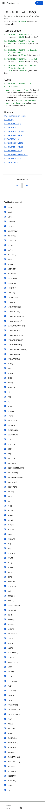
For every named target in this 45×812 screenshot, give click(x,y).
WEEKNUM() (12, 776)
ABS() (10, 207)
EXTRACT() (9, 120)
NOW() (10, 577)
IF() (9, 392)
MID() (9, 544)
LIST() (10, 496)
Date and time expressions (15, 116)
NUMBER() (11, 582)
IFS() (9, 397)
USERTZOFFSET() (14, 762)
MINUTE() (11, 558)
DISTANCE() (12, 269)
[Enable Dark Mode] (20, 807)
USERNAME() (12, 748)
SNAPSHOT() (12, 634)
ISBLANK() (11, 425)
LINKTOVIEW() (12, 487)
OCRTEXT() (12, 586)
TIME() (10, 686)
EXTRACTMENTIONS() (13, 147)
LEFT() (10, 449)
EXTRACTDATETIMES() (14, 131)
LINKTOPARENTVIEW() (15, 478)
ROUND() (11, 620)
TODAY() (11, 695)
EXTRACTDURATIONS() (16, 326)
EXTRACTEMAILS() (12, 139)
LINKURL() (11, 492)
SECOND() (11, 624)
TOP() (10, 700)
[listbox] (11, 808)
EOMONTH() (12, 288)
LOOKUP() (11, 525)
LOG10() (11, 515)
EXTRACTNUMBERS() (13, 151)
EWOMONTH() (13, 297)
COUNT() (11, 245)
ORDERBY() (12, 596)
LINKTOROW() (12, 482)
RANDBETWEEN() (14, 605)
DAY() (10, 260)
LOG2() (10, 511)
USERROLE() (12, 752)
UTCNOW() (11, 767)
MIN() (9, 549)
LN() (9, 501)
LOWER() (11, 530)
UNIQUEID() (12, 729)
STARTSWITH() (13, 653)
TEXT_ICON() (12, 681)
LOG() (10, 506)
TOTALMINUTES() (14, 710)
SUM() (10, 667)
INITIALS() (11, 411)
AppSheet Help (13, 3)
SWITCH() (11, 672)
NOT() (10, 572)
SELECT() (11, 629)
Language (9, 805)
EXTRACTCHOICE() (12, 124)
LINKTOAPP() (12, 463)
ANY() (10, 217)
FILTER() (10, 364)
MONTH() (11, 568)
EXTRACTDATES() (12, 128)
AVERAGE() (11, 222)
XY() (9, 790)
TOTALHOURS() (13, 705)
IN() (9, 402)
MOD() (10, 563)
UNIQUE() (11, 724)
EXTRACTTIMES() (12, 162)
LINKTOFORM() (13, 473)
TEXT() (10, 677)
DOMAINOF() (12, 274)
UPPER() (10, 733)
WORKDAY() (12, 781)
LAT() (9, 440)
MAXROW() (11, 539)
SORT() (10, 639)
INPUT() (10, 416)
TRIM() (10, 719)
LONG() (10, 520)
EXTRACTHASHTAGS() (13, 143)
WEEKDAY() (12, 771)
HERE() (10, 378)
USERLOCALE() (13, 743)
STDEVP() (11, 658)
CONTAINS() (12, 236)
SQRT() (10, 648)
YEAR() (10, 785)
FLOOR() (10, 373)
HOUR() (10, 383)
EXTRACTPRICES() (12, 159)
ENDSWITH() (12, 283)
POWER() (11, 601)
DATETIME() (12, 255)
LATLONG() (11, 444)
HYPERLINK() (12, 388)
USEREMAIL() (12, 738)
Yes (17, 185)
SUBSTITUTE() (13, 662)
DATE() (10, 250)
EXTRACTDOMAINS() (13, 135)
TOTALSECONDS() (14, 714)
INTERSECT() (12, 421)
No (27, 185)
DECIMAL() (11, 264)
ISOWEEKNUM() (13, 435)
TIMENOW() (12, 691)
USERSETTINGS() (14, 757)
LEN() (9, 454)
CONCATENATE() (14, 231)
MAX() (10, 534)
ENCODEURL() (12, 279)
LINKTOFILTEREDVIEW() (16, 468)
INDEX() (10, 406)
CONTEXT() (12, 241)
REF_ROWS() (12, 610)
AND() (10, 212)
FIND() (10, 369)
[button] (3, 3)
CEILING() (11, 226)
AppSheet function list (13, 202)
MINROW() (11, 553)
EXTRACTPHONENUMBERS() (16, 155)
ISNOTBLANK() (13, 430)
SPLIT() (10, 643)
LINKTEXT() (11, 459)
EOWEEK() (11, 293)
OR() (9, 591)
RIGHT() (10, 615)
